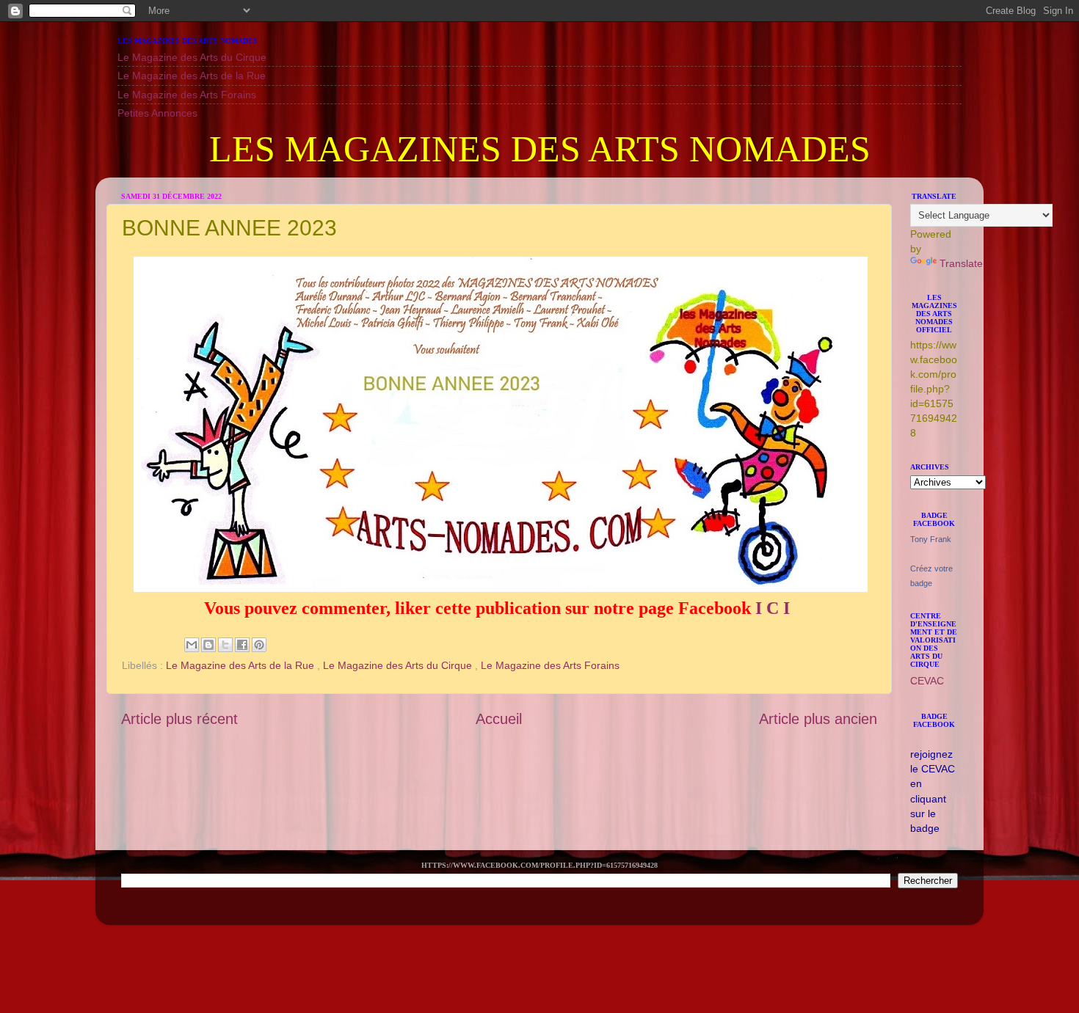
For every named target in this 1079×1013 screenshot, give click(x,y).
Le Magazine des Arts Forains (186, 94)
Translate (961, 263)
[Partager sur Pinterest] (259, 644)
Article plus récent (179, 719)
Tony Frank (930, 539)
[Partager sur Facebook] (242, 644)
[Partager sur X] (225, 644)
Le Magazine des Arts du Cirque (191, 57)
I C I (772, 608)
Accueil (499, 719)
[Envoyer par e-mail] (191, 644)
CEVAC (927, 681)
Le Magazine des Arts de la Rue (191, 75)
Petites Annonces (157, 113)
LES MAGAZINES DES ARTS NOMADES (540, 148)
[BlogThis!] (208, 644)
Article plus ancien (818, 719)
